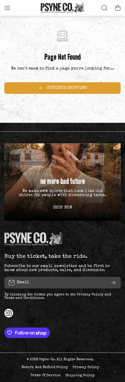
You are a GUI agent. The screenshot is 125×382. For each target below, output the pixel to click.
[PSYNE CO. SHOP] (62, 8)
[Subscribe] (113, 282)
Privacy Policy (90, 295)
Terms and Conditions (23, 298)
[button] (118, 8)
